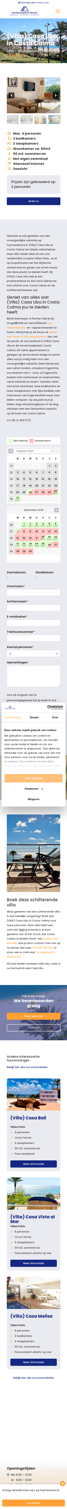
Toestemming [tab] (12, 717)
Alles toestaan (33, 778)
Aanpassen (31, 788)
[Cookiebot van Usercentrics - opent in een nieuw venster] (48, 707)
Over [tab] (55, 717)
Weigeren (33, 799)
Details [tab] (34, 717)
